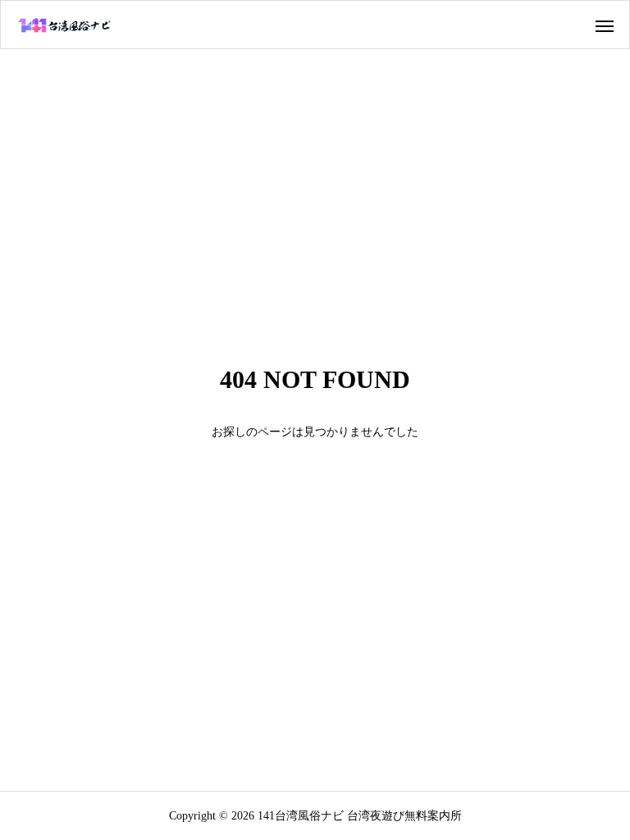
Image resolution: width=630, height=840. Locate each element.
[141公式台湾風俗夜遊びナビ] (64, 24)
